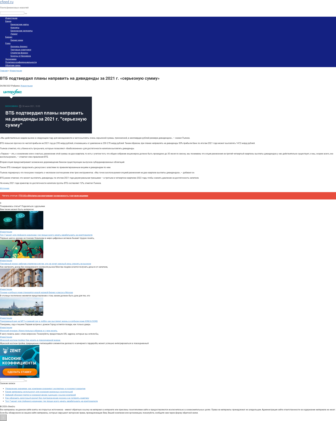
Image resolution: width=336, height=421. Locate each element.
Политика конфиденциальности (21, 62)
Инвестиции (11, 18)
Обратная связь (12, 65)
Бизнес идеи (16, 40)
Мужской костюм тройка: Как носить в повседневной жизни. (30, 340)
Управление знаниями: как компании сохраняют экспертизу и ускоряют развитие (45, 388)
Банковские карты (19, 24)
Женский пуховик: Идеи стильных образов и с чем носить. (29, 330)
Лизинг (14, 34)
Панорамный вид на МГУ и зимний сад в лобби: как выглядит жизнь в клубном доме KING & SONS (49, 321)
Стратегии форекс (19, 53)
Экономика (10, 59)
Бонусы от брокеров (20, 56)
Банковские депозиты (21, 31)
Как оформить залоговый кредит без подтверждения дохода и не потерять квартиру (47, 398)
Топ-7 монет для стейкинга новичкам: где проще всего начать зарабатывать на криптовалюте (46, 235)
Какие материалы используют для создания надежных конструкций (39, 392)
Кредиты (14, 27)
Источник (4, 188)
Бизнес (8, 37)
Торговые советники (20, 49)
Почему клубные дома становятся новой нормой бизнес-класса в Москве (36, 292)
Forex (7, 43)
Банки (8, 21)
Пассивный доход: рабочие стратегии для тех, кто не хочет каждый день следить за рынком (45, 264)
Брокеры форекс (18, 46)
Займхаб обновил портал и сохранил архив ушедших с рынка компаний (40, 395)
